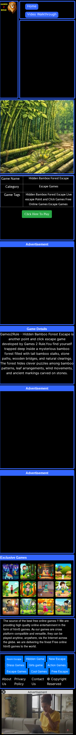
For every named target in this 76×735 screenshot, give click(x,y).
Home (31, 6)
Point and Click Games (50, 199)
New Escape (57, 659)
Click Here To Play (37, 214)
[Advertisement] (38, 59)
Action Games (56, 665)
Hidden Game (35, 659)
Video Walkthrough (41, 14)
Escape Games (57, 204)
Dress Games (15, 665)
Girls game (36, 665)
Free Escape (59, 671)
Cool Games (39, 671)
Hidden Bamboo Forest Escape (46, 194)
